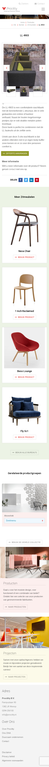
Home (22, 22)
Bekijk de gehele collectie (26, 518)
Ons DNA (6, 708)
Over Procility (8, 704)
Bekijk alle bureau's (26, 428)
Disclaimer (7, 728)
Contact (41, 3)
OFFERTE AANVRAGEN (16, 129)
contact (12, 145)
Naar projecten (16, 652)
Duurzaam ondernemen (12, 713)
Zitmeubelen (31, 25)
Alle (14, 25)
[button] (7, 56)
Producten (30, 22)
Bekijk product (25, 233)
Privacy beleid (8, 732)
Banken (21, 25)
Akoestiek (9, 491)
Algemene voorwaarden (12, 736)
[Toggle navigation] (43, 9)
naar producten (17, 582)
